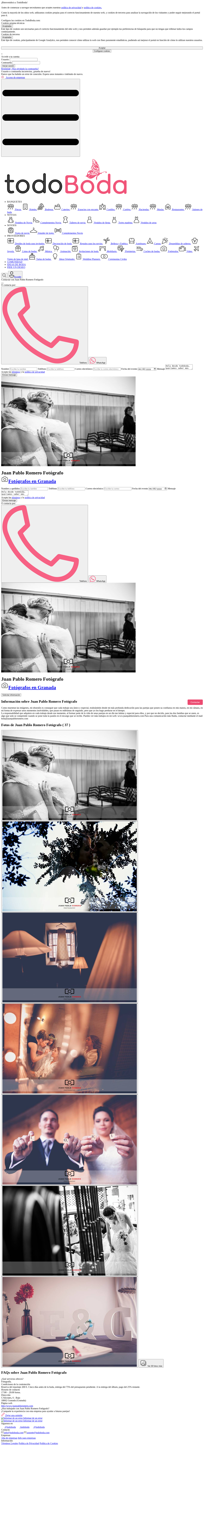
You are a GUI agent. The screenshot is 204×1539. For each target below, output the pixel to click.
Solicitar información (11, 695)
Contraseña (6, 62)
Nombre (5, 369)
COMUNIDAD (14, 262)
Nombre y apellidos (10, 488)
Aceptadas (7, 26)
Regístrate (6, 68)
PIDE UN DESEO (16, 267)
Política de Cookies (49, 1443)
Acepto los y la (23, 372)
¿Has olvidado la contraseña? (25, 68)
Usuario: (5, 59)
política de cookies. (93, 7)
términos (16, 372)
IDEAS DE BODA (16, 264)
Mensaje (161, 369)
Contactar (195, 702)
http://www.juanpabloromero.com (17, 1406)
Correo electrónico (83, 369)
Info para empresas (27, 1438)
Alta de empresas (9, 1438)
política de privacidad (71, 7)
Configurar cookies (102, 51)
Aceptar (102, 48)
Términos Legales (9, 1443)
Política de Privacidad (29, 1443)
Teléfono (42, 369)
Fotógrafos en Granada (32, 481)
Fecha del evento (129, 369)
